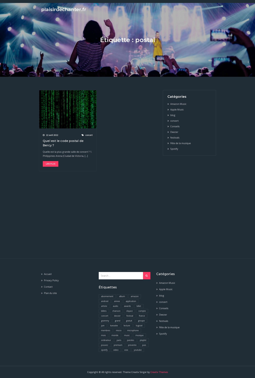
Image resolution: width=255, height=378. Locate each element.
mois (103, 335)
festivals (174, 137)
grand (117, 320)
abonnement (107, 296)
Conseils (175, 126)
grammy (105, 320)
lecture (127, 325)
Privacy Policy (51, 280)
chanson (116, 310)
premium (118, 345)
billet (139, 306)
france (142, 315)
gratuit (129, 320)
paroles (130, 340)
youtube (138, 349)
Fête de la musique (180, 143)
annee (117, 301)
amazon (135, 296)
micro (118, 330)
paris (119, 340)
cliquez (129, 310)
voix (126, 349)
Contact (48, 286)
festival (129, 315)
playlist (143, 340)
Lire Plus (50, 164)
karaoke (114, 325)
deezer (117, 315)
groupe (141, 320)
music (127, 335)
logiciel (139, 325)
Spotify (174, 148)
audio (115, 306)
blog (172, 115)
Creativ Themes (159, 372)
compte (142, 310)
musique (139, 335)
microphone (133, 330)
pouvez (104, 345)
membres (105, 330)
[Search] (146, 275)
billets (104, 310)
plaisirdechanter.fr (63, 9)
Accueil (48, 274)
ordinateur (106, 340)
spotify (104, 349)
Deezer (174, 132)
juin (102, 325)
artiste (104, 306)
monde (115, 335)
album (122, 296)
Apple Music (177, 109)
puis (144, 345)
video (115, 349)
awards (127, 306)
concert (89, 135)
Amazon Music (178, 104)
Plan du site (50, 293)
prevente (132, 345)
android (104, 301)
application (131, 301)
